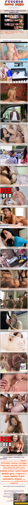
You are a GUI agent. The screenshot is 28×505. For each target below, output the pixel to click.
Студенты (6, 32)
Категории (11, 7)
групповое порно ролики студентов (14, 468)
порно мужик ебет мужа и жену (14, 467)
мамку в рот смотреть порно (14, 477)
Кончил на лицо (14, 32)
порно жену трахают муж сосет (14, 465)
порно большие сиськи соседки (14, 462)
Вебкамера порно (10, 33)
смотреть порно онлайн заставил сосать (11, 461)
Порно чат (17, 7)
